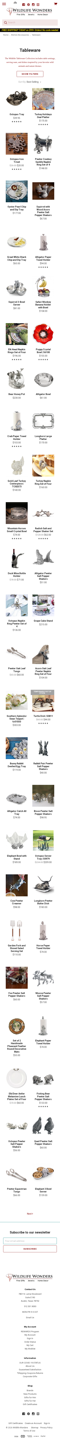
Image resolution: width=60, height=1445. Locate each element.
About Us (30, 1366)
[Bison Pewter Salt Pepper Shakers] (43, 795)
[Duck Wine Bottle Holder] (16, 557)
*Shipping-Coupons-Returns (30, 1373)
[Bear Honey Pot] (16, 378)
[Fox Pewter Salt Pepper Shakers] (16, 977)
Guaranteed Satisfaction (30, 1369)
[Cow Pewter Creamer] (16, 885)
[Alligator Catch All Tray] (16, 795)
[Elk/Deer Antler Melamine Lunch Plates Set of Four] (16, 1078)
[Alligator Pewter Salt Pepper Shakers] (43, 557)
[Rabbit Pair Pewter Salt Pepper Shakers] (43, 748)
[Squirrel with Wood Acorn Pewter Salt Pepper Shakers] (43, 191)
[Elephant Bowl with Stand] (16, 840)
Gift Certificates (30, 1404)
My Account (30, 1335)
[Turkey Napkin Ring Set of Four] (43, 465)
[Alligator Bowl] (43, 378)
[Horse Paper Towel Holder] (43, 930)
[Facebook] (23, 4)
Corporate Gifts (30, 1376)
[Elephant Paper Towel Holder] (43, 1025)
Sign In (30, 1338)
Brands (30, 1390)
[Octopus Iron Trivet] (16, 143)
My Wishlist (30, 1349)
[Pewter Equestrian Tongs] (16, 1173)
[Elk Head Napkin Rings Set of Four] (16, 334)
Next (29, 1213)
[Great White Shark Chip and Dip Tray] (16, 241)
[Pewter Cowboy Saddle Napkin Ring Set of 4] (43, 143)
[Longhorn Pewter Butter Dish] (43, 885)
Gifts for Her (30, 1401)
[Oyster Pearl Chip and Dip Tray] (16, 191)
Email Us (30, 1317)
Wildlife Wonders (20, 1428)
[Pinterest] (28, 4)
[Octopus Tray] (16, 98)
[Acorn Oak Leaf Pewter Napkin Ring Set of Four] (43, 653)
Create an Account (33, 1423)
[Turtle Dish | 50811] (43, 700)
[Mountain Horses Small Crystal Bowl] (16, 513)
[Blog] (38, 4)
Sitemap (34, 1428)
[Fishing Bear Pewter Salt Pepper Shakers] (43, 1078)
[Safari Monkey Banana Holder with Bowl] (43, 286)
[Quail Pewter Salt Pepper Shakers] (43, 1125)
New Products (30, 1394)
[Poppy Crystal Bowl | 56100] (43, 334)
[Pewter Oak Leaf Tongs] (16, 653)
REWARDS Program (30, 1331)
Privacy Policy (46, 1428)
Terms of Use (29, 1431)
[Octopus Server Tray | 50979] (43, 840)
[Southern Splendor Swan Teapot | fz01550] (16, 700)
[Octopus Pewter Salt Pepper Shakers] (16, 1125)
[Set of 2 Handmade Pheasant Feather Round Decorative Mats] (16, 1025)
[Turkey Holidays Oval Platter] (43, 98)
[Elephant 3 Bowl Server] (43, 1173)
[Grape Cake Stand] (43, 605)
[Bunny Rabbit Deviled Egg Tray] (16, 748)
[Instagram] (33, 4)
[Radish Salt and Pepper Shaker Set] (43, 513)
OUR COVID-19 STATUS (30, 1363)
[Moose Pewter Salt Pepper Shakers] (43, 977)
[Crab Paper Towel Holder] (16, 420)
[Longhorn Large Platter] (43, 420)
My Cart (30, 1345)
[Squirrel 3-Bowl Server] (16, 286)
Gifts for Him (30, 1397)
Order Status (30, 1342)
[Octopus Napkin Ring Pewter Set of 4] (16, 605)
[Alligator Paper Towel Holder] (43, 241)
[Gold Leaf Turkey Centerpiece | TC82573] (16, 465)
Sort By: (22, 82)
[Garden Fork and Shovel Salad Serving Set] (16, 930)
